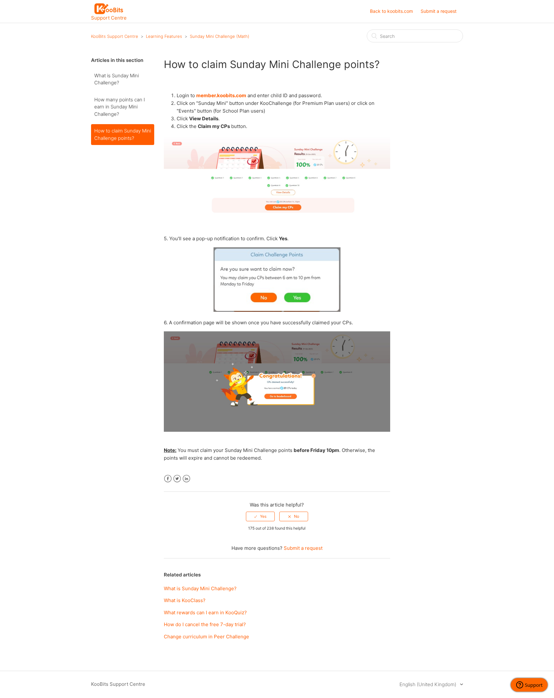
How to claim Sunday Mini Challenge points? (122, 134)
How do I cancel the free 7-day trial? (205, 624)
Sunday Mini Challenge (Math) (219, 36)
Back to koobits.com (391, 11)
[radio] (260, 516)
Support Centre (109, 17)
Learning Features (164, 36)
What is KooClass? (185, 600)
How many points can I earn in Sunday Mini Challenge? (119, 107)
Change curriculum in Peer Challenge (206, 637)
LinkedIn (186, 479)
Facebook (168, 479)
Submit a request (439, 11)
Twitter (177, 479)
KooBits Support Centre (114, 36)
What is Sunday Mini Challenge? (116, 79)
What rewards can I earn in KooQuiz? (205, 612)
